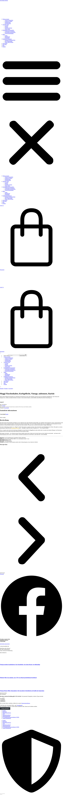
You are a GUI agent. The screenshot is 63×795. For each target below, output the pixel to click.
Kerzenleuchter (8, 23)
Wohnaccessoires (5, 19)
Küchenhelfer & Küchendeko (8, 30)
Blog (3, 45)
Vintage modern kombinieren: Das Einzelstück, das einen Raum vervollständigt (20, 664)
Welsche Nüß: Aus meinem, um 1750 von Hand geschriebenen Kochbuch (18, 677)
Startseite (2, 388)
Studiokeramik (8, 22)
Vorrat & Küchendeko (9, 33)
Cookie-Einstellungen (6, 718)
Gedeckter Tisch (5, 24)
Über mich (4, 44)
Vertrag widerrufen (5, 708)
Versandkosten (19, 705)
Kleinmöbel (7, 37)
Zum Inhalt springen (4, 0)
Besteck (6, 26)
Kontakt (4, 46)
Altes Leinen (7, 29)
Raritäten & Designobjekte (10, 40)
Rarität (7, 414)
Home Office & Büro (9, 42)
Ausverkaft (10, 388)
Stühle (6, 35)
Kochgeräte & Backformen (10, 32)
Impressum (4, 711)
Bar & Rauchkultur (8, 41)
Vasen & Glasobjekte (9, 20)
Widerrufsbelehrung (6, 716)
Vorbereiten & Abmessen (10, 31)
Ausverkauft (4, 43)
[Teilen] (2, 793)
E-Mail (1, 699)
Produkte (6, 388)
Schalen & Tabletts (8, 21)
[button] (31, 111)
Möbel (3, 34)
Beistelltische (7, 36)
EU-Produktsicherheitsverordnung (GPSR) (10, 717)
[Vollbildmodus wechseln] (1, 793)
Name (1, 698)
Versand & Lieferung (6, 715)
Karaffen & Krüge (8, 27)
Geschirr (6, 25)
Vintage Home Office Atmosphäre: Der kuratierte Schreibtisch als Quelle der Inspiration (22, 690)
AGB (3, 713)
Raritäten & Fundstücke (7, 39)
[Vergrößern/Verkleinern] (0, 793)
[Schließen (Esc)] (4, 793)
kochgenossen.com (15, 428)
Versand (3, 405)
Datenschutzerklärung (25, 703)
